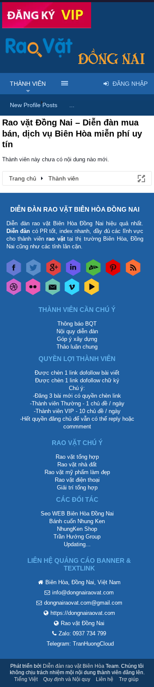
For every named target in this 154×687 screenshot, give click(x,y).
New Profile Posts (33, 105)
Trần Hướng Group (77, 536)
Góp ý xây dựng (77, 339)
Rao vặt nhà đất (77, 464)
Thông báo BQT (77, 323)
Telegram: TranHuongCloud (80, 643)
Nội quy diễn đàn (77, 331)
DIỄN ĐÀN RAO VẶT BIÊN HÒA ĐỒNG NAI (74, 209)
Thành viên (28, 83)
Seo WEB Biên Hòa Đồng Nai (77, 513)
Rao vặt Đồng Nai (82, 623)
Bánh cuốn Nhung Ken (77, 521)
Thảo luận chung (77, 347)
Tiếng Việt (26, 679)
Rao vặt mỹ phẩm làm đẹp (77, 472)
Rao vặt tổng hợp (77, 457)
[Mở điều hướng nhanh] (140, 178)
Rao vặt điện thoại (77, 480)
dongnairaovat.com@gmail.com (83, 603)
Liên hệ (104, 679)
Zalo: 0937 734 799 (82, 633)
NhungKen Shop (77, 529)
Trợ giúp (129, 679)
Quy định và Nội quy (66, 679)
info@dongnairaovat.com (83, 592)
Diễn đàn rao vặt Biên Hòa (73, 666)
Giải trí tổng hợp (77, 487)
